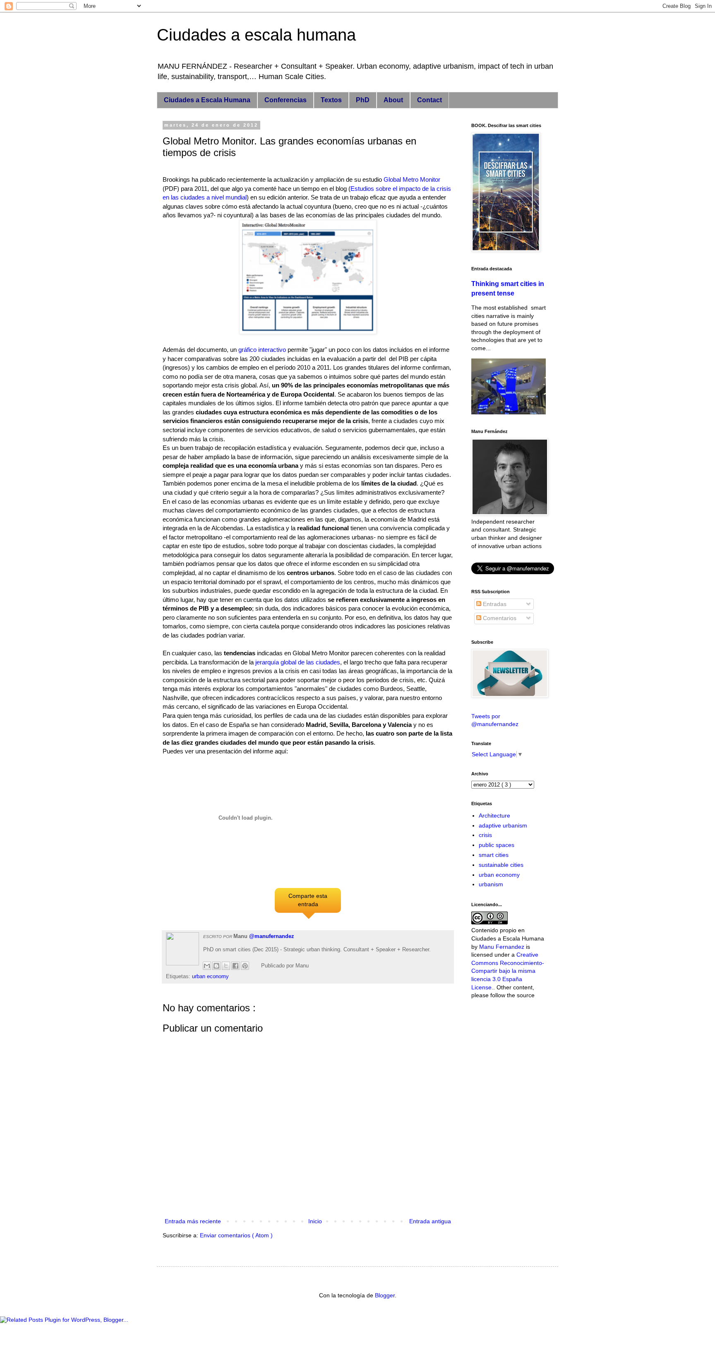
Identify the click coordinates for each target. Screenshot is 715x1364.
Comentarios (498, 618)
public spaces (496, 845)
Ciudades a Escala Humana (207, 99)
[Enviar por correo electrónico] (207, 966)
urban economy (210, 976)
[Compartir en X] (226, 966)
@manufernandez (271, 936)
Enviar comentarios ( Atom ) (236, 1235)
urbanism (491, 884)
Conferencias (285, 99)
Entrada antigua (430, 1221)
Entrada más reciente (193, 1221)
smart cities (494, 855)
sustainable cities (501, 864)
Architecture (494, 815)
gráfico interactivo (262, 349)
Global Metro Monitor (412, 179)
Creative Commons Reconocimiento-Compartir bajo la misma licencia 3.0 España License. (507, 970)
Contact (429, 99)
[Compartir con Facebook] (235, 966)
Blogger (385, 1295)
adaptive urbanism (503, 825)
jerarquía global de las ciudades (297, 662)
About (393, 99)
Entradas (493, 604)
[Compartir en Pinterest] (245, 966)
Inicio (315, 1221)
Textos (331, 99)
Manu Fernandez (501, 946)
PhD (362, 99)
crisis (485, 835)
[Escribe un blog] (216, 966)
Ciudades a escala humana (256, 35)
